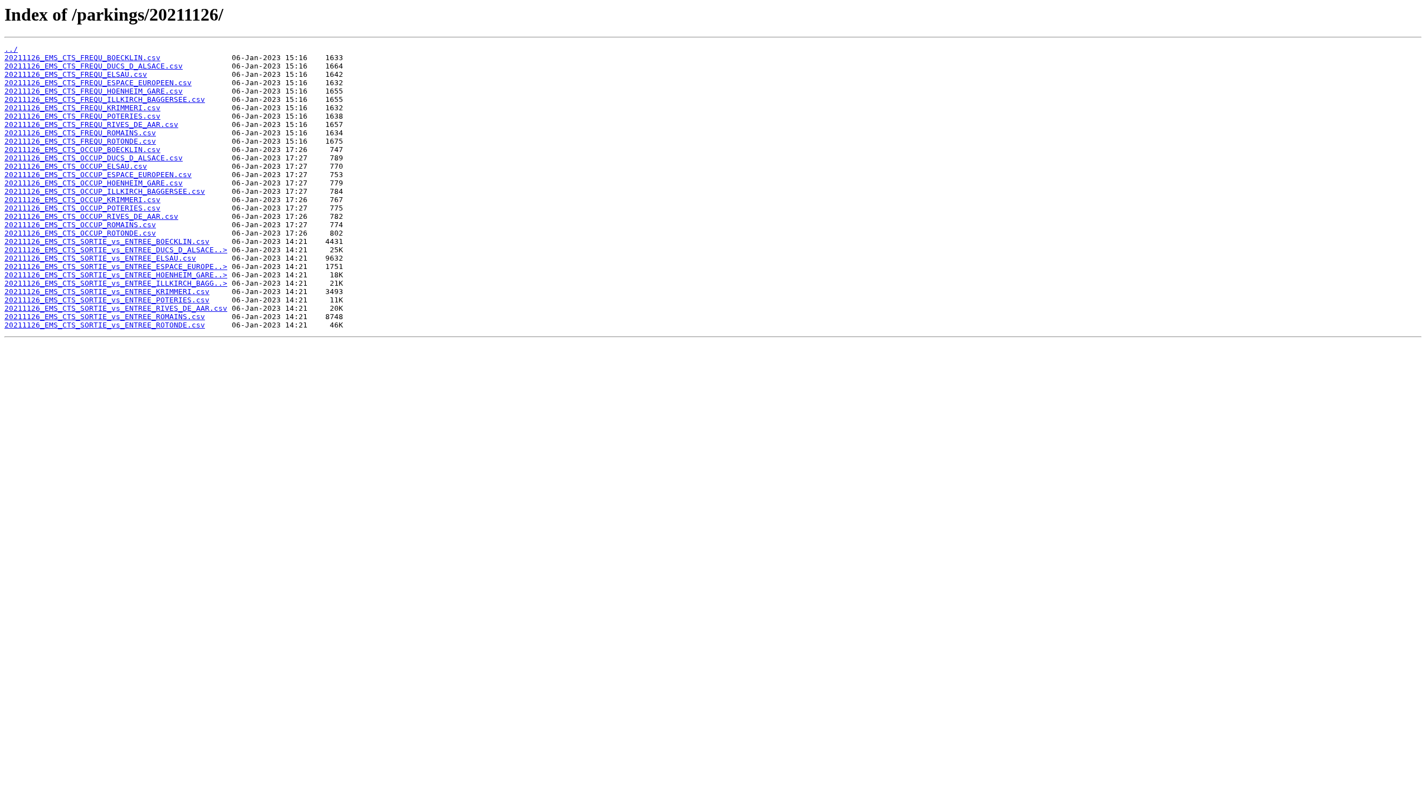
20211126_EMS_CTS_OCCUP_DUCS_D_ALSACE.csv (93, 158)
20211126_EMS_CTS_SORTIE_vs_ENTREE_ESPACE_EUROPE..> (115, 266)
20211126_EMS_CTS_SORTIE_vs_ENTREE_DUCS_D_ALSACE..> (115, 250)
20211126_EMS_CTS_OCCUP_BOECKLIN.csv (82, 149)
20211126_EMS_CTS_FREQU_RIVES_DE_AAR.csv (91, 124)
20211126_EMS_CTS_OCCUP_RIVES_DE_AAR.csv (91, 216)
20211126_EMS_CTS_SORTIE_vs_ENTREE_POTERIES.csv (106, 300)
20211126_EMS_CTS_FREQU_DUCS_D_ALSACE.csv (93, 66)
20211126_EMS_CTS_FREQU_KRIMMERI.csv (82, 108)
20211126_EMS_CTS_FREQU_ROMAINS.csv (80, 133)
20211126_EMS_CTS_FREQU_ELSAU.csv (75, 74)
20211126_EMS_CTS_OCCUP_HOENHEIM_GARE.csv (93, 183)
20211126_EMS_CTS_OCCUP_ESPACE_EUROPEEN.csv (98, 174)
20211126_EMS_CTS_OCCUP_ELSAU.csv (75, 166)
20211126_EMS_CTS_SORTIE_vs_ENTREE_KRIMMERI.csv (106, 291)
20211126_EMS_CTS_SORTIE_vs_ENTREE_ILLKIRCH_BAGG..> (115, 283)
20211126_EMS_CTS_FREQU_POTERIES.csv (82, 116)
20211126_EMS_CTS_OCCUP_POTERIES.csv (82, 208)
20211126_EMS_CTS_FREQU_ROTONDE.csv (80, 141)
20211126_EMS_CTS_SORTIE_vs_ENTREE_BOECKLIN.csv (106, 241)
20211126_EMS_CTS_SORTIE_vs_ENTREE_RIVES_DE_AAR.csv (115, 308)
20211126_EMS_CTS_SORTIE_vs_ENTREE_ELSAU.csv (100, 258)
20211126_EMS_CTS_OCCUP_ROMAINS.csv (80, 225)
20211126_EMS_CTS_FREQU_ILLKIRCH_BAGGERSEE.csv (104, 99)
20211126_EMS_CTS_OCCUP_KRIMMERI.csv (82, 199)
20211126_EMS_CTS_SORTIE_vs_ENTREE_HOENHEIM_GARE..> (115, 275)
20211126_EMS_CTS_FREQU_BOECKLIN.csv (82, 57)
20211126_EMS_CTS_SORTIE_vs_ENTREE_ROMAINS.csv (104, 316)
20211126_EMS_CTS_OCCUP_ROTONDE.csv (80, 233)
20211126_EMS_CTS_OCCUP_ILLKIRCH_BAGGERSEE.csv (104, 191)
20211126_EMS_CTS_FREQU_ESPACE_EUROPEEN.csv (98, 83)
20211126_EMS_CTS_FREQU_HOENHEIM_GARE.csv (93, 91)
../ (11, 49)
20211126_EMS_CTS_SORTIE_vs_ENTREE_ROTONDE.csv (104, 325)
